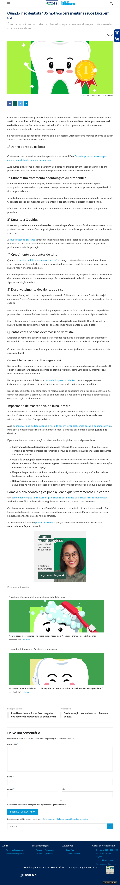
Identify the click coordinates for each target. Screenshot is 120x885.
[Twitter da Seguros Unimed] (26, 875)
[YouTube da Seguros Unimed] (30, 875)
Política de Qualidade (44, 853)
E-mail (11, 789)
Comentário (13, 744)
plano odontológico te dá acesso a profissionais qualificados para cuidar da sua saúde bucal (59, 497)
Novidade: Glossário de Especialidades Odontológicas (37, 596)
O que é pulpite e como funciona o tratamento (33, 649)
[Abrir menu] (8, 3)
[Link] (9, 103)
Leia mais (26, 639)
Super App (70, 850)
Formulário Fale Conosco (106, 860)
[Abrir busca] (111, 3)
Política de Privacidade (45, 850)
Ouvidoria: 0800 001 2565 (107, 850)
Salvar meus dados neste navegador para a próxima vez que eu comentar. (36, 804)
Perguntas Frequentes (14, 850)
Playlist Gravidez (73, 853)
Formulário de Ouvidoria (106, 864)
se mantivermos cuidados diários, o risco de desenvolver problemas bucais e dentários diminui (62, 425)
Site (63, 789)
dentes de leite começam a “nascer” (38, 260)
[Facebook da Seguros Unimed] (24, 875)
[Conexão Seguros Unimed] (33, 875)
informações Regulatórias (16, 853)
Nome (10, 776)
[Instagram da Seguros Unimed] (21, 875)
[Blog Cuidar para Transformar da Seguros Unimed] (36, 875)
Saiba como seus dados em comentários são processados (65, 819)
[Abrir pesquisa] (110, 826)
